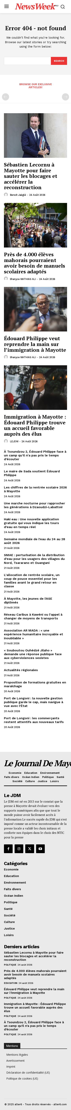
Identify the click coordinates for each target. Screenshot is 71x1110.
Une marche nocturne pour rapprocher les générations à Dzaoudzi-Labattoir (34, 505)
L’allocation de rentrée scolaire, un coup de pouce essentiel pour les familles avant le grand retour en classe (32, 580)
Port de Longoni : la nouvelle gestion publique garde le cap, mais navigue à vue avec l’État (33, 702)
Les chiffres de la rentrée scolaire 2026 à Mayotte (35, 489)
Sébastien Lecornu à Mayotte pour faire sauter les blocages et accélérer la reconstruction (30, 176)
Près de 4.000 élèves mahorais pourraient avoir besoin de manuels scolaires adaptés (34, 263)
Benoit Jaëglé (18, 194)
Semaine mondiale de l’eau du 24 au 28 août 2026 (34, 541)
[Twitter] (29, 848)
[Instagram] (19, 848)
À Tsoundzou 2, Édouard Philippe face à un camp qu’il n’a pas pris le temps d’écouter (35, 455)
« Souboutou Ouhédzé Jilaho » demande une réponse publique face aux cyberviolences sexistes (33, 654)
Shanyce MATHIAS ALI (23, 279)
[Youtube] (40, 848)
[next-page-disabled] (65, 96)
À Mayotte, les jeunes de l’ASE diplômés (28, 600)
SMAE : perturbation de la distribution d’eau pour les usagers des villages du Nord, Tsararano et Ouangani (34, 558)
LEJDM (14, 441)
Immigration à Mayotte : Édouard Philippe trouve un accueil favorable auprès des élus (35, 425)
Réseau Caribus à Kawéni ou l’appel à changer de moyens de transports (33, 616)
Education (10, 983)
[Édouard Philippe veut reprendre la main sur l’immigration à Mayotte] (35, 309)
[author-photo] (6, 195)
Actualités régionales (21, 670)
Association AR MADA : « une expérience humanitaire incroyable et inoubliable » (33, 634)
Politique (10, 964)
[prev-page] (5, 96)
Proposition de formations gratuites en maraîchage (35, 684)
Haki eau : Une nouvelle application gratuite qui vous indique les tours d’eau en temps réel (31, 523)
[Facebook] (8, 848)
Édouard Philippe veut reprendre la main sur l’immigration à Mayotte (35, 344)
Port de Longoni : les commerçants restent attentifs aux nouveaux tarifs (34, 720)
